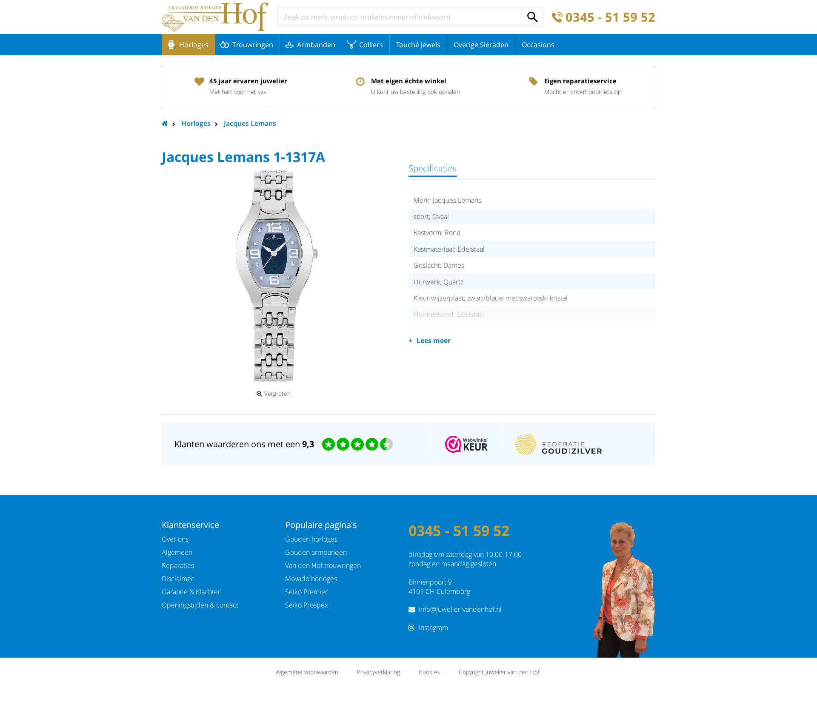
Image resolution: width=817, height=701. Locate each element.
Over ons (175, 539)
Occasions (538, 44)
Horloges (194, 44)
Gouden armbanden (316, 552)
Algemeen (177, 552)
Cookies (429, 672)
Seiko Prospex (306, 605)
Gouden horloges (311, 539)
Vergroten (277, 394)
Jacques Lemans (250, 123)
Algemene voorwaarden (307, 672)
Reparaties (178, 565)
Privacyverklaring (378, 672)
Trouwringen (252, 44)
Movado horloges (311, 578)
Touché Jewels (418, 44)
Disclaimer (178, 578)
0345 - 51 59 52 (610, 17)
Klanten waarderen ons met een (244, 444)
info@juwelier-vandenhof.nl (460, 609)
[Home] (215, 17)
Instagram (433, 627)
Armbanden (316, 44)
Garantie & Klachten (192, 591)
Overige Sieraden (481, 44)
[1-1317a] (276, 276)
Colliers (371, 44)
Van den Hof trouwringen (323, 565)
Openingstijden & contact (200, 605)
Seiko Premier (306, 591)
